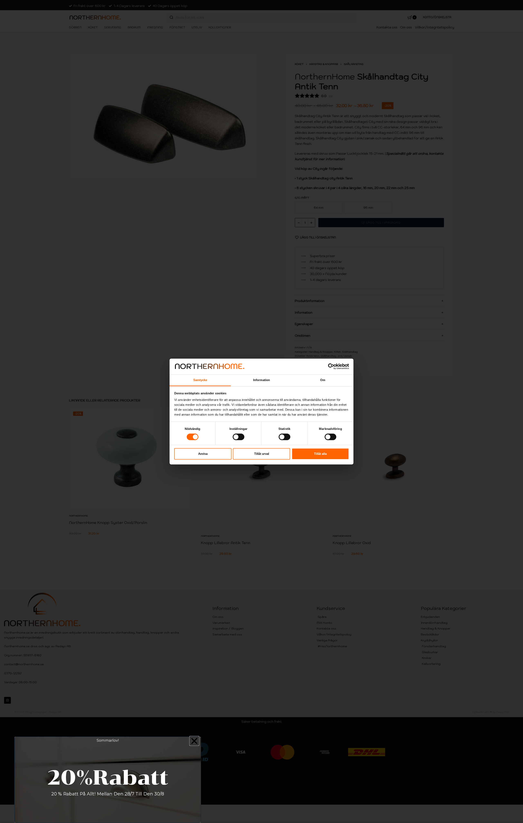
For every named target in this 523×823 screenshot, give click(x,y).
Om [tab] (322, 380)
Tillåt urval (261, 453)
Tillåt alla (320, 453)
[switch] (238, 437)
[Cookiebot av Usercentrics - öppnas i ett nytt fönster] (331, 366)
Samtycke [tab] (200, 380)
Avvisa (203, 453)
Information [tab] (261, 380)
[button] (194, 741)
